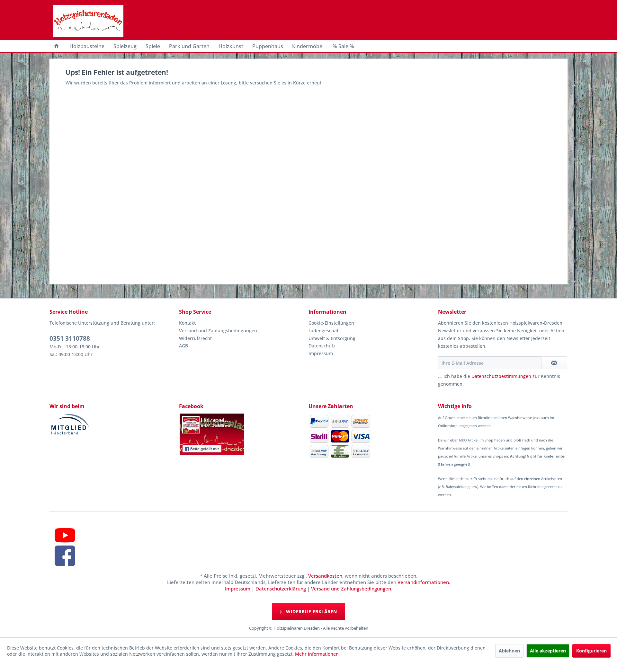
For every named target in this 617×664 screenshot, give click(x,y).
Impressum (320, 353)
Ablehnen (509, 651)
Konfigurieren (591, 651)
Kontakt (187, 323)
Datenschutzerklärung (280, 588)
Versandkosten (325, 575)
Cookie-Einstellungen (331, 323)
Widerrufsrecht (195, 338)
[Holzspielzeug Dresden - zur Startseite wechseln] (88, 21)
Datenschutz (321, 346)
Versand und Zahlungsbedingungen (218, 331)
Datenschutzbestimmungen (501, 376)
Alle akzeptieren (548, 651)
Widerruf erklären (311, 611)
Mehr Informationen (317, 654)
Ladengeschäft (324, 331)
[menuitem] (56, 46)
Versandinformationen (423, 582)
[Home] (56, 46)
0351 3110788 (69, 338)
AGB (183, 346)
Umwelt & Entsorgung (331, 338)
